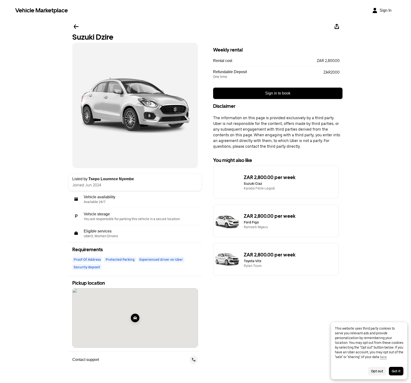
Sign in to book (277, 93)
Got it (396, 371)
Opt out (377, 371)
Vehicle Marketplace (41, 10)
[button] (277, 60)
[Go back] (76, 26)
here (383, 357)
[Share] (336, 26)
